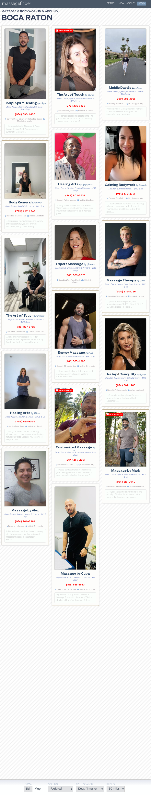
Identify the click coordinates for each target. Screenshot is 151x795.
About (130, 3)
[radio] (28, 789)
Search (111, 3)
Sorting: (53, 784)
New (121, 3)
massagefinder (16, 4)
